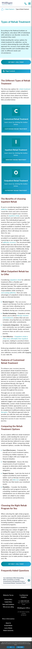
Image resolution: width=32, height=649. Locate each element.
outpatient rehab (15, 280)
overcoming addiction (8, 293)
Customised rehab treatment (16, 129)
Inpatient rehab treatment (16, 159)
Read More (20, 647)
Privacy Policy (8, 599)
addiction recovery (9, 242)
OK (10, 647)
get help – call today (16, 62)
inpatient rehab (14, 216)
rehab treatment (24, 89)
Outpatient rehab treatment (16, 190)
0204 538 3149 (25, 601)
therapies (4, 412)
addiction (4, 209)
